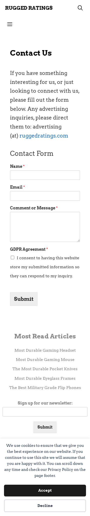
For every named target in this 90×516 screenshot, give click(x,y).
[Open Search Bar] (80, 8)
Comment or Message (34, 208)
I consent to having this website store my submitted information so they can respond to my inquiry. (45, 266)
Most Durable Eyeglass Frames (45, 378)
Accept (45, 490)
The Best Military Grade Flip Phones (45, 387)
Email (17, 187)
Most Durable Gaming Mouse (45, 359)
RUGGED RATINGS (28, 8)
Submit (24, 299)
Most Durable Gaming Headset (45, 350)
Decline (45, 505)
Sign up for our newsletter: (45, 403)
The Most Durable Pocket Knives (45, 368)
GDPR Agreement (29, 249)
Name (17, 166)
